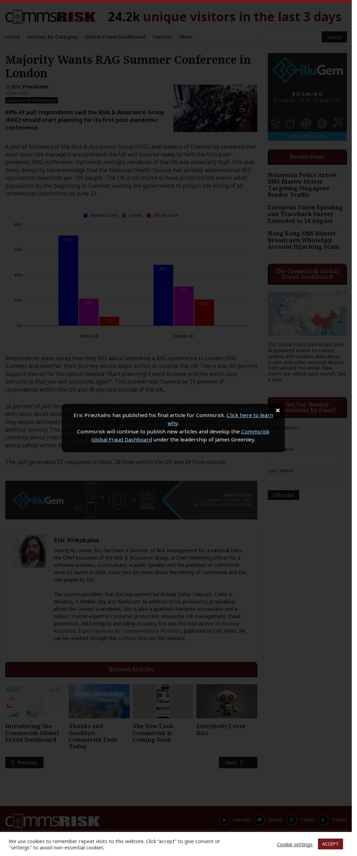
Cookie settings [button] (295, 844)
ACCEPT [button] (330, 844)
